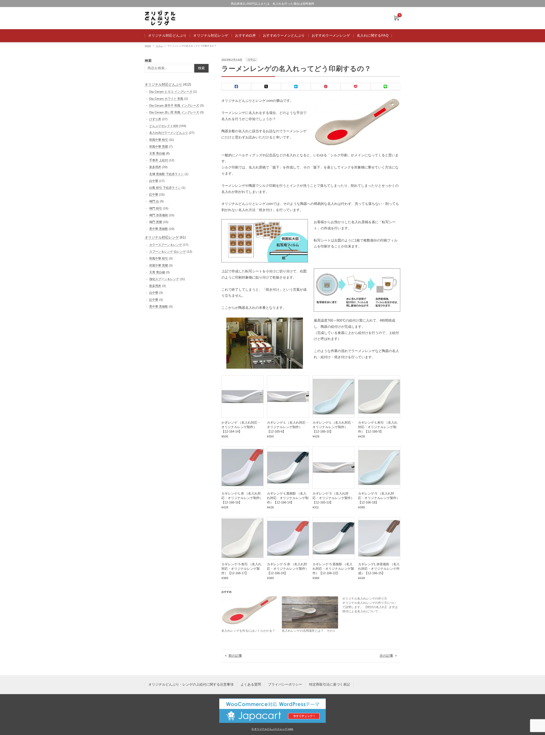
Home (148, 46)
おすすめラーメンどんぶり (284, 35)
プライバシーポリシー (285, 684)
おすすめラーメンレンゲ (331, 35)
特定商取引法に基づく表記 (329, 684)
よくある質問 (251, 684)
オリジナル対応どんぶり (167, 35)
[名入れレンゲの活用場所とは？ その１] (310, 612)
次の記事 (386, 655)
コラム (159, 46)
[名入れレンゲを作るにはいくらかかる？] (249, 612)
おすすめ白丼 (245, 35)
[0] (396, 18)
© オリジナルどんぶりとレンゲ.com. (273, 729)
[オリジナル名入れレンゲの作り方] (372, 604)
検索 (148, 60)
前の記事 (235, 655)
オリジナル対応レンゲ (210, 35)
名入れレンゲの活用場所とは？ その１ (309, 630)
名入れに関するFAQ (372, 35)
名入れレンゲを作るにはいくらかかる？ (248, 630)
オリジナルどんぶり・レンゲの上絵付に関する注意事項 (191, 684)
